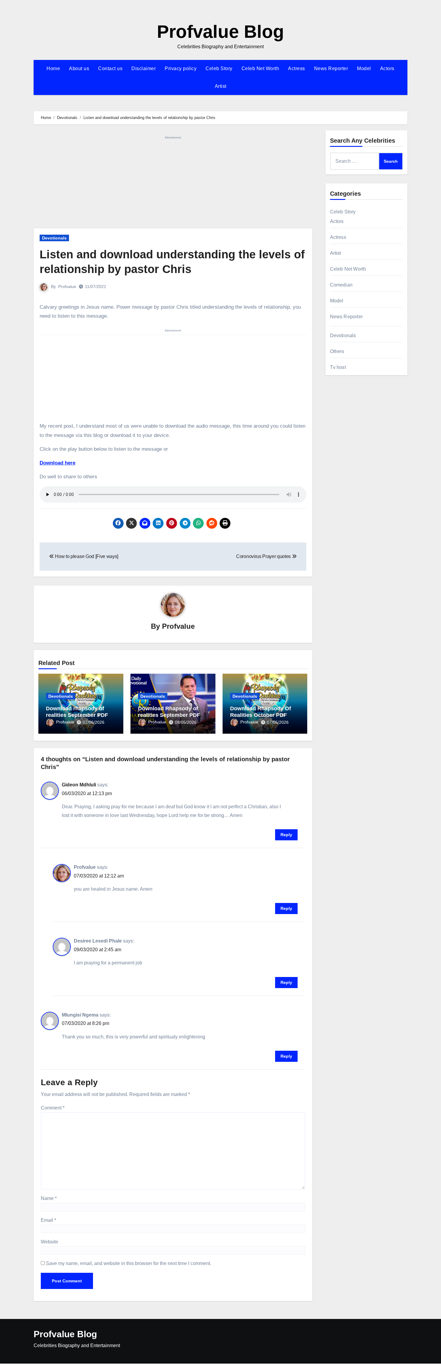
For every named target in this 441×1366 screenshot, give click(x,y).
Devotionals (54, 238)
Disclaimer (143, 68)
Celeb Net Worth (260, 68)
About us (79, 68)
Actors (387, 68)
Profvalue (67, 286)
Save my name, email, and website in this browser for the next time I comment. (128, 1263)
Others (337, 351)
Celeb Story (219, 68)
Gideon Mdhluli (79, 784)
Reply (286, 834)
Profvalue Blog (220, 32)
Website (49, 1241)
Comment (52, 1107)
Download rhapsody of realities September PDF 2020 (77, 714)
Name (49, 1198)
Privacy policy (180, 68)
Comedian (341, 284)
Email (48, 1220)
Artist (220, 86)
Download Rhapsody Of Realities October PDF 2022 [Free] (260, 714)
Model (364, 68)
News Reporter (331, 68)
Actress (296, 68)
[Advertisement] (173, 184)
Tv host (338, 367)
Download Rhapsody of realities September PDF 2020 (169, 714)
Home (53, 68)
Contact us (110, 68)
